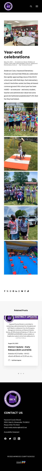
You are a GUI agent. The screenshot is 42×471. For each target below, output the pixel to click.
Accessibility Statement (11, 432)
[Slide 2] (21, 373)
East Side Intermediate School (19, 63)
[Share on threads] (10, 291)
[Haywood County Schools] (8, 6)
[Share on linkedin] (16, 291)
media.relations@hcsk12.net (17, 427)
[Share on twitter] (7, 291)
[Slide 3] (23, 373)
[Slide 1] (18, 373)
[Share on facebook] (4, 291)
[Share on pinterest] (13, 291)
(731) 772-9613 (14, 425)
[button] (37, 6)
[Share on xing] (25, 291)
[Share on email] (28, 291)
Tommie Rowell (27, 65)
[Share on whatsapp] (19, 291)
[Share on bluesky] (22, 291)
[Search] (30, 6)
